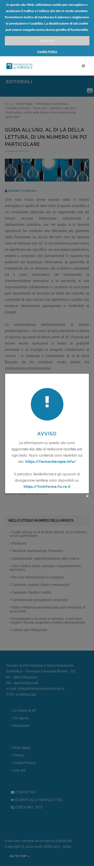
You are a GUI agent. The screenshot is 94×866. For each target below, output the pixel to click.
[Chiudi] (87, 496)
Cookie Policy (47, 51)
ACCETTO (47, 40)
